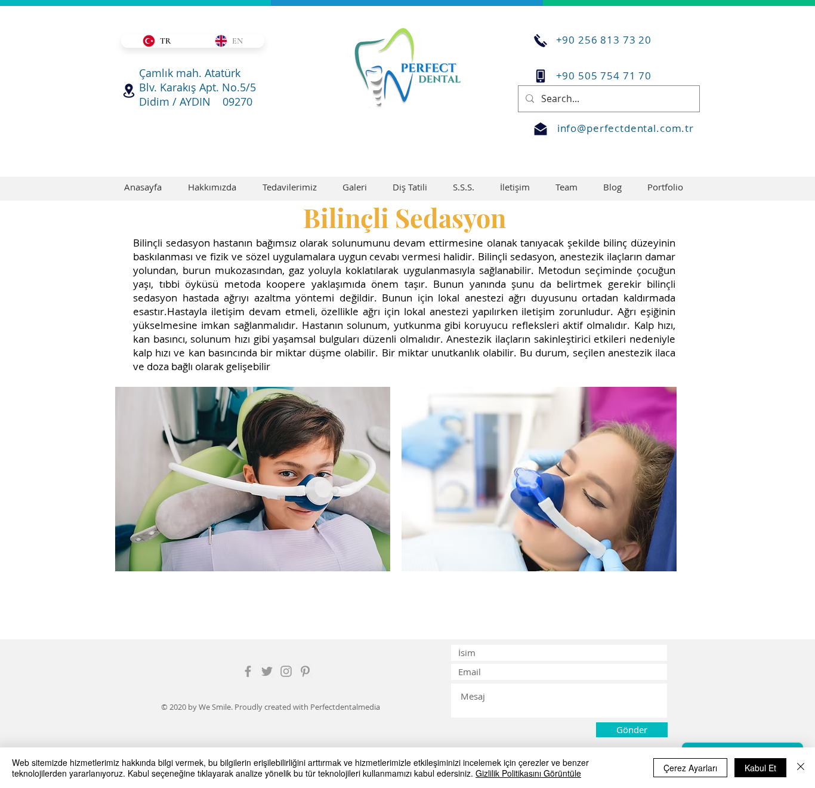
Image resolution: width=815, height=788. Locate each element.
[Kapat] (801, 767)
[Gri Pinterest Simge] (305, 671)
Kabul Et (760, 768)
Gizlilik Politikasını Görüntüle (528, 773)
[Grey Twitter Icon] (267, 671)
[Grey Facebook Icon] (247, 671)
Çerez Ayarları (690, 768)
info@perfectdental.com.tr (625, 128)
